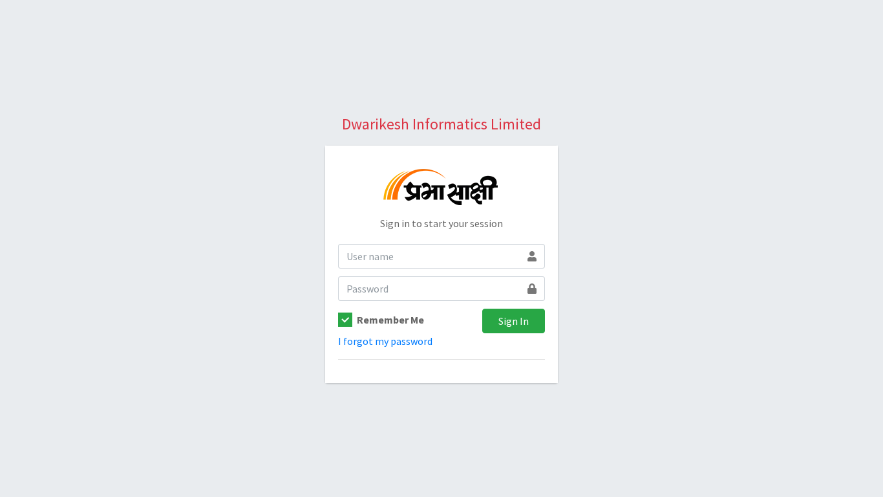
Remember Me (390, 319)
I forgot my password (385, 341)
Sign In (513, 321)
